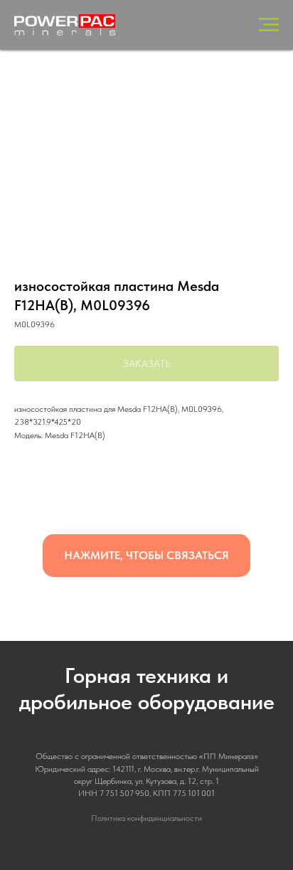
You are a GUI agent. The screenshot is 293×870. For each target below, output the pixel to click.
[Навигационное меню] (269, 25)
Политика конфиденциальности (146, 818)
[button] (146, 555)
